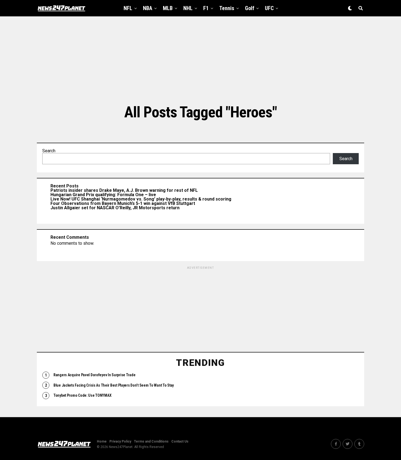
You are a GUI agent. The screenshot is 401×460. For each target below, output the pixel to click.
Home (102, 441)
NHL (188, 8)
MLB (168, 8)
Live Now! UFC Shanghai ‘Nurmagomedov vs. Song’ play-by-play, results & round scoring (140, 199)
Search (48, 150)
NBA (147, 8)
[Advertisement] (200, 60)
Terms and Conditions (151, 441)
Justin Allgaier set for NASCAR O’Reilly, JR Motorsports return (114, 207)
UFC (269, 8)
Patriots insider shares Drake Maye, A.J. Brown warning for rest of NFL (124, 190)
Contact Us (179, 441)
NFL (128, 8)
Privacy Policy (120, 441)
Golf (249, 8)
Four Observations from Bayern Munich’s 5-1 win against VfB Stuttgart (122, 203)
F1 (206, 8)
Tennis (226, 8)
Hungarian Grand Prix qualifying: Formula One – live (103, 194)
